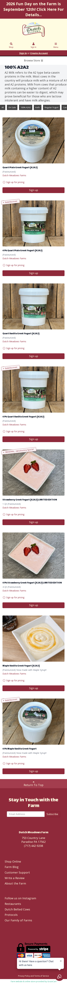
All (3, 107)
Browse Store (32, 60)
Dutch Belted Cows (17, 909)
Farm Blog (12, 867)
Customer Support (17, 872)
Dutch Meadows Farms (14, 175)
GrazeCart (51, 981)
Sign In (33, 47)
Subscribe (52, 814)
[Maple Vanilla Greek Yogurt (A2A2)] (33, 639)
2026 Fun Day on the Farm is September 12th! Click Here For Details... (33, 9)
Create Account (39, 53)
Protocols (11, 915)
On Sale (12, 107)
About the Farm (15, 883)
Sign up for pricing (15, 182)
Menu (55, 47)
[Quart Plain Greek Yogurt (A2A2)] (33, 140)
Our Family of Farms (18, 920)
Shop (11, 47)
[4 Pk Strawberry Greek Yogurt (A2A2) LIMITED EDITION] (33, 556)
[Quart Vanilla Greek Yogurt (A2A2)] (33, 306)
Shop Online (13, 861)
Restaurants (13, 904)
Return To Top (33, 785)
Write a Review (14, 878)
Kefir (37, 107)
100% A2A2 (26, 107)
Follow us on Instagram (20, 898)
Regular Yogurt (51, 107)
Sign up (33, 190)
